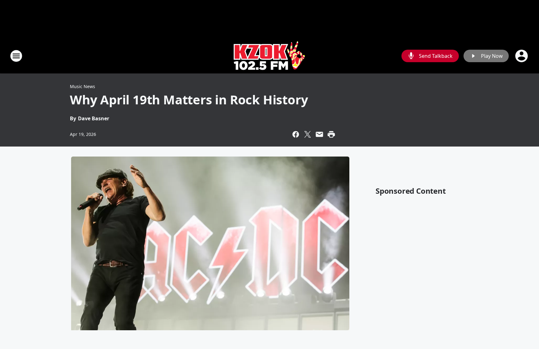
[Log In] (522, 56)
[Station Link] (269, 55)
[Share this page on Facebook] (295, 134)
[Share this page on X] (307, 134)
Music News (82, 86)
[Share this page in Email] (319, 134)
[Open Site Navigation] (16, 56)
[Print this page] (331, 134)
